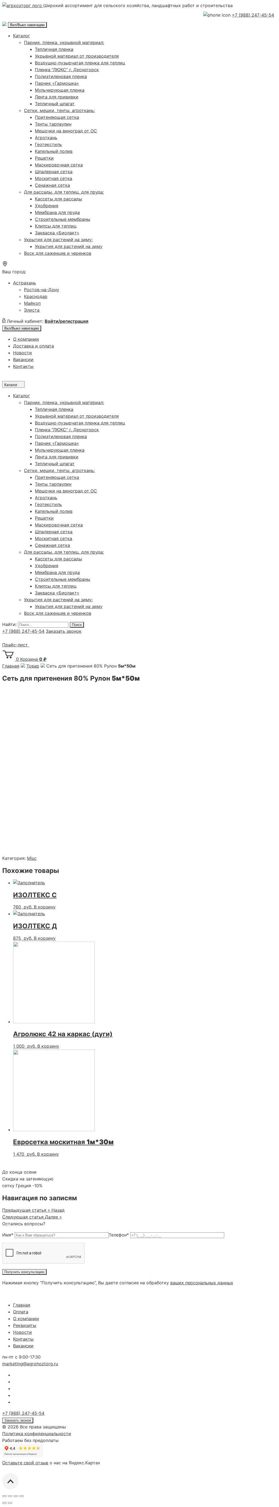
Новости (22, 352)
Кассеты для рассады (58, 198)
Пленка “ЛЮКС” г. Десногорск (67, 69)
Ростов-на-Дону (41, 289)
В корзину (45, 907)
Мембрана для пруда (57, 212)
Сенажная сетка (52, 185)
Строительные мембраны (62, 219)
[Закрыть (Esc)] (4, 1496)
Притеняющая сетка (57, 117)
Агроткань (46, 137)
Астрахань (24, 283)
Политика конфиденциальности (36, 1433)
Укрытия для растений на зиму (68, 246)
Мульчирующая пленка (59, 90)
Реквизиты (24, 1325)
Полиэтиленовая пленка (61, 76)
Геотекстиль (48, 144)
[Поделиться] (10, 1496)
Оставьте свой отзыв (25, 1462)
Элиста (32, 310)
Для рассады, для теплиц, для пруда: (64, 192)
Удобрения (46, 205)
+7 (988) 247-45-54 (253, 15)
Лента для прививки (56, 97)
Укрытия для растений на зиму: (58, 239)
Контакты (23, 366)
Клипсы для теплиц (56, 226)
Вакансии (23, 359)
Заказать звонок (63, 631)
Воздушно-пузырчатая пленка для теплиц (80, 63)
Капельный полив (53, 151)
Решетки (44, 158)
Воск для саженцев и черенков (57, 253)
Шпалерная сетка (53, 171)
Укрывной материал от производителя (77, 56)
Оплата (20, 1311)
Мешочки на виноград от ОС (66, 131)
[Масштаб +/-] (21, 1496)
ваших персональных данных (201, 1282)
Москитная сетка (53, 178)
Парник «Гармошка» (57, 83)
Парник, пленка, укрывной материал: (64, 42)
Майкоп (32, 303)
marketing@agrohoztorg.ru (30, 1363)
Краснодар (35, 296)
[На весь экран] (16, 1496)
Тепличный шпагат (55, 103)
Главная (21, 1305)
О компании (26, 339)
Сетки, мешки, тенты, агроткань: (59, 110)
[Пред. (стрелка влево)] (4, 1503)
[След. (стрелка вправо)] (10, 1503)
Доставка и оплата (33, 346)
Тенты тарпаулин (53, 124)
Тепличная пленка (54, 49)
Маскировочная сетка (59, 165)
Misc (32, 858)
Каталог (21, 35)
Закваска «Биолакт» (57, 232)
